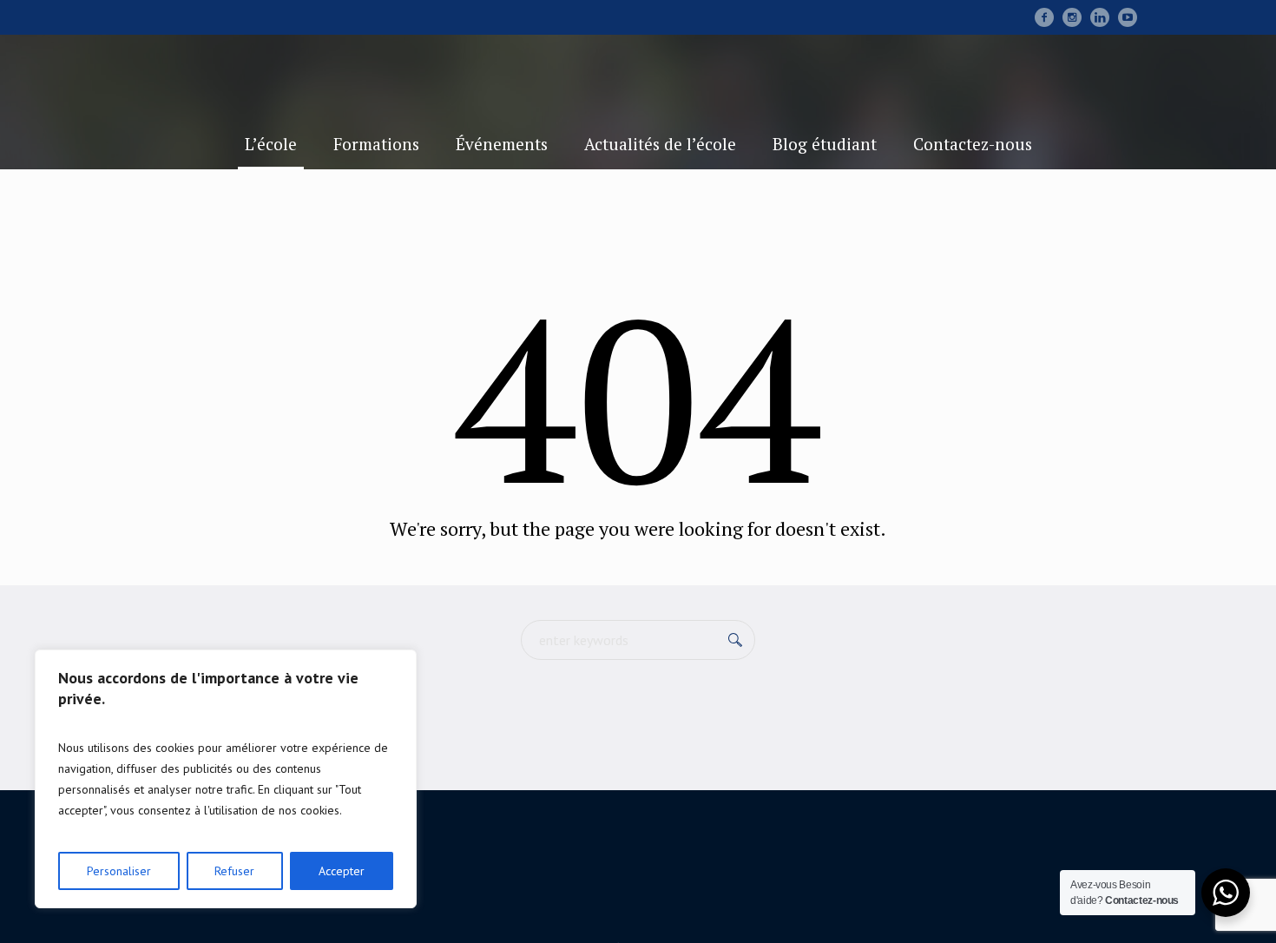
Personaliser (119, 871)
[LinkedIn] (1099, 17)
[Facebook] (1044, 17)
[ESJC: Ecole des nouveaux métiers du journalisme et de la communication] (638, 877)
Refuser (234, 871)
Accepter (342, 871)
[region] (226, 779)
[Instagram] (1072, 17)
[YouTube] (1127, 17)
